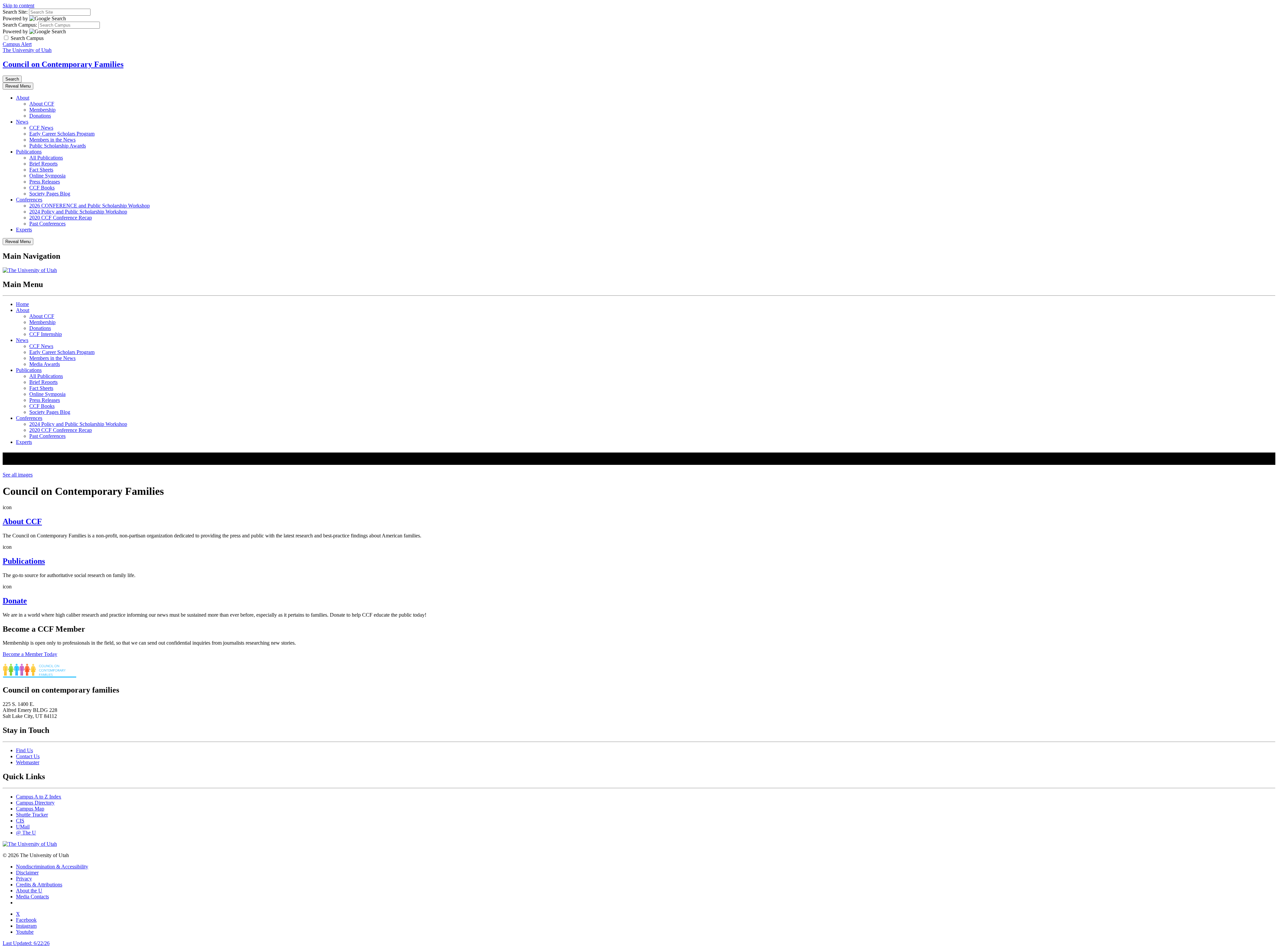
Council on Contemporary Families (63, 64)
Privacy (24, 878)
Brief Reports (43, 163)
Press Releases (44, 181)
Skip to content (18, 5)
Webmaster (27, 762)
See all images (18, 474)
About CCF (41, 104)
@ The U (26, 832)
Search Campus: (20, 25)
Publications (29, 152)
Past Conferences (47, 223)
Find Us (24, 750)
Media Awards (44, 364)
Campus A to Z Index (38, 796)
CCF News (41, 128)
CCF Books (42, 187)
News (22, 122)
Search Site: (15, 12)
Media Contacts (32, 896)
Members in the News (52, 140)
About (22, 98)
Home (22, 304)
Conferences (29, 199)
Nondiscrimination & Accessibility (52, 866)
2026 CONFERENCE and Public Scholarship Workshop (89, 205)
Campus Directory (35, 802)
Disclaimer (27, 872)
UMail (23, 826)
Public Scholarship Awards (57, 146)
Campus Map (30, 808)
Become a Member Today (30, 654)
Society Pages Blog (49, 193)
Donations (40, 116)
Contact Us (28, 756)
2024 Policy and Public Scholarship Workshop (78, 211)
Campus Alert (17, 44)
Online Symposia (47, 175)
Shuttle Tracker (32, 814)
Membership (42, 110)
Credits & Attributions (39, 884)
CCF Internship (45, 334)
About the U (29, 890)
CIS (20, 820)
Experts (24, 229)
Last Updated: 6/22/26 (26, 943)
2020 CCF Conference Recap (60, 217)
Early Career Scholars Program (62, 134)
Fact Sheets (41, 169)
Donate (15, 600)
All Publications (46, 157)
